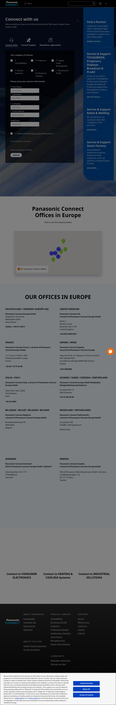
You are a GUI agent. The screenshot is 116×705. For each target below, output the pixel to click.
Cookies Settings (86, 683)
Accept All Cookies (86, 695)
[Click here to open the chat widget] (110, 351)
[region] (58, 689)
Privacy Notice (33, 698)
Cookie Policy (19, 698)
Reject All (86, 689)
